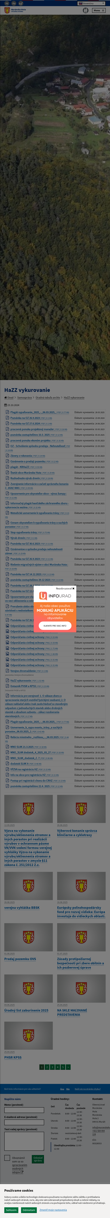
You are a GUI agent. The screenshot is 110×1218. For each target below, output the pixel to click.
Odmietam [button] (29, 1210)
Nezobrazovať (64, 588)
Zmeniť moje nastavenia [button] (53, 1210)
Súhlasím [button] (11, 1210)
